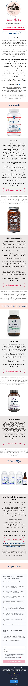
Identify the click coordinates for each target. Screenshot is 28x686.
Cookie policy (10, 673)
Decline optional (14, 678)
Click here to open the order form (14, 27)
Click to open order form (14, 190)
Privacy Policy (14, 675)
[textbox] (14, 23)
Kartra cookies (17, 673)
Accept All (14, 681)
